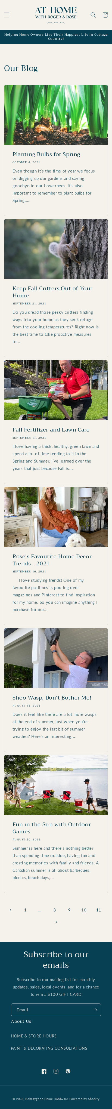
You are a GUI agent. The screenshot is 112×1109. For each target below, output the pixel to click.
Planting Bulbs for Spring (46, 154)
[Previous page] (11, 910)
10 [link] (83, 909)
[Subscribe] (95, 1009)
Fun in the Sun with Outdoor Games (52, 828)
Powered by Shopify (84, 1099)
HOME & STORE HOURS (34, 1036)
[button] (7, 15)
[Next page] (56, 922)
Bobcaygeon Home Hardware (46, 1099)
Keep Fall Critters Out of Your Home (53, 292)
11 (98, 910)
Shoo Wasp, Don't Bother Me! (52, 697)
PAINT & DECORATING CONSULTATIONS (49, 1048)
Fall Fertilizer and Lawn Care (51, 429)
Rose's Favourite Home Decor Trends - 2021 (52, 560)
